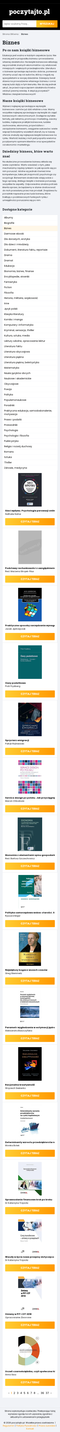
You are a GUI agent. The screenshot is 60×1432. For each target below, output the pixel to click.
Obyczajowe (11, 384)
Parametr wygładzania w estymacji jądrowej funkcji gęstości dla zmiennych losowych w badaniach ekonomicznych (30, 1027)
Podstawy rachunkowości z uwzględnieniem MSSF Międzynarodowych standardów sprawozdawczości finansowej (30, 568)
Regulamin (8, 1425)
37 (47, 1393)
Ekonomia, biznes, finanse (19, 271)
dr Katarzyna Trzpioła (16, 1203)
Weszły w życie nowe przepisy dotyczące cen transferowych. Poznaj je (30, 1257)
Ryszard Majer (12, 915)
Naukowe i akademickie (17, 378)
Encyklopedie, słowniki (16, 276)
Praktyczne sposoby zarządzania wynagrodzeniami (30, 625)
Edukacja (9, 266)
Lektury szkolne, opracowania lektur (24, 341)
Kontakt (30, 1428)
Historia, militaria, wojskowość (21, 298)
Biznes (7, 228)
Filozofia (9, 292)
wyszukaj (47, 23)
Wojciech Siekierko (15, 1088)
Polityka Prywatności (26, 1425)
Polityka (8, 394)
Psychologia (11, 430)
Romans (9, 451)
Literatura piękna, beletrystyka (21, 362)
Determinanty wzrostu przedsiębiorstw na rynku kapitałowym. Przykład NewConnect (30, 1142)
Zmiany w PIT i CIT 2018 (18, 1314)
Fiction (8, 287)
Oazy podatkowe (15, 683)
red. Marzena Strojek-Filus (19, 571)
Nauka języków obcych (17, 373)
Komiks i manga (13, 319)
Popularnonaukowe (15, 400)
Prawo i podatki (13, 419)
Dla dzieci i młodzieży (16, 244)
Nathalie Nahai (13, 514)
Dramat (8, 260)
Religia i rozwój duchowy (18, 446)
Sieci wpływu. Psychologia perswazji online (30, 510)
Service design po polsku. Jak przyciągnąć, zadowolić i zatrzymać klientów (30, 797)
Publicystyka (11, 441)
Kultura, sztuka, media (17, 335)
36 (42, 1393)
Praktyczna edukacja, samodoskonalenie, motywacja (28, 412)
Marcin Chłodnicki (14, 801)
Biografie (9, 223)
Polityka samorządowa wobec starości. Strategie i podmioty (30, 912)
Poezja (8, 389)
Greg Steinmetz (13, 973)
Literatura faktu (13, 346)
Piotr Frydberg (12, 686)
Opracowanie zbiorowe (18, 1317)
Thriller (8, 462)
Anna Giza (10, 1374)
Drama (8, 255)
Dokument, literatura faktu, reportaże (26, 249)
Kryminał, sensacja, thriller (19, 330)
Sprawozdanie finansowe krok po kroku (28, 1199)
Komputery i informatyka (18, 325)
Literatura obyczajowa (17, 351)
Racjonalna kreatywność (20, 1084)
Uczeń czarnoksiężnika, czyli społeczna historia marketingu (30, 1371)
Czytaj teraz (30, 521)
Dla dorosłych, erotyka (17, 239)
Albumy (8, 217)
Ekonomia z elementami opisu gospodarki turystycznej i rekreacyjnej (30, 855)
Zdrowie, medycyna (15, 468)
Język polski (11, 308)
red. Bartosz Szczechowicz (20, 858)
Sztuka (8, 457)
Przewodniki (11, 425)
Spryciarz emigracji (17, 740)
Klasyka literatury (14, 314)
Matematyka (11, 367)
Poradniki (9, 405)
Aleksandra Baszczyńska (18, 1030)
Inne (6, 303)
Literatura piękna (14, 357)
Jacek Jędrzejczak (15, 628)
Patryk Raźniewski (14, 743)
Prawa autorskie (47, 1425)
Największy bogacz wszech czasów (26, 970)
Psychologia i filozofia (16, 435)
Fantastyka (10, 282)
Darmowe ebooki (14, 233)
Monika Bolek (12, 1145)
